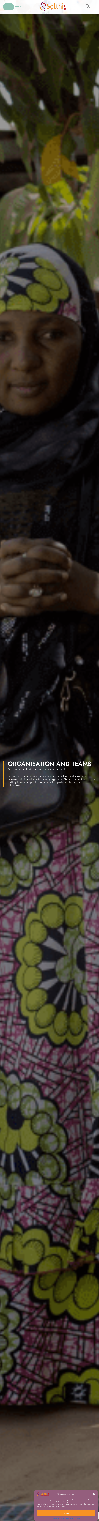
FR (95, 6)
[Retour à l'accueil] (53, 6)
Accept (66, 1513)
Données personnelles (73, 1518)
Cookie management (58, 1518)
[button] (94, 1494)
